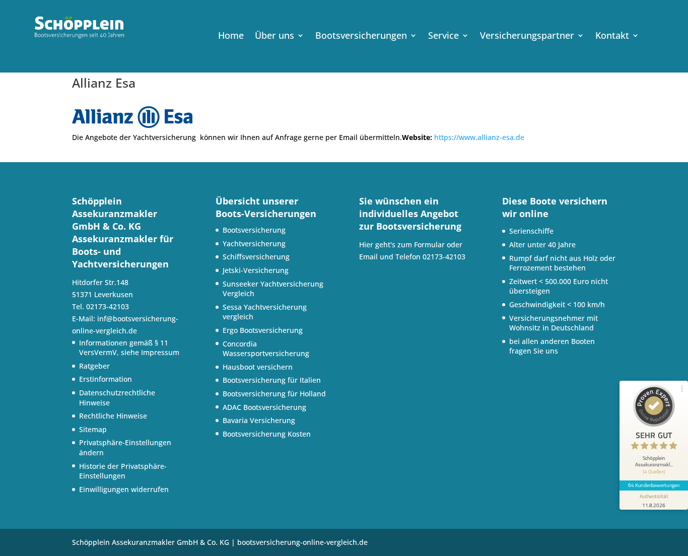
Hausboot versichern (258, 367)
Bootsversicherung (254, 230)
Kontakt (612, 36)
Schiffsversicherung (256, 256)
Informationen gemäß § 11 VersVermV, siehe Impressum (129, 348)
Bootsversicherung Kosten (267, 434)
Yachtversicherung (254, 243)
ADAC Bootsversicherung (264, 407)
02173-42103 (444, 256)
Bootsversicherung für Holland (274, 393)
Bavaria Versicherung (259, 420)
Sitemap (93, 429)
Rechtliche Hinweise (113, 416)
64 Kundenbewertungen (653, 485)
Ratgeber (94, 366)
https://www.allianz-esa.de (479, 137)
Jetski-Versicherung (256, 270)
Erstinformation (105, 379)
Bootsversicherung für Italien (272, 380)
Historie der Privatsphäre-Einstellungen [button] (123, 471)
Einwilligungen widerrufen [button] (124, 489)
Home (231, 36)
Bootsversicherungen (361, 36)
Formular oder (438, 244)
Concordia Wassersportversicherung (266, 349)
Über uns (274, 36)
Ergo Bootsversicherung (263, 330)
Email (368, 256)
